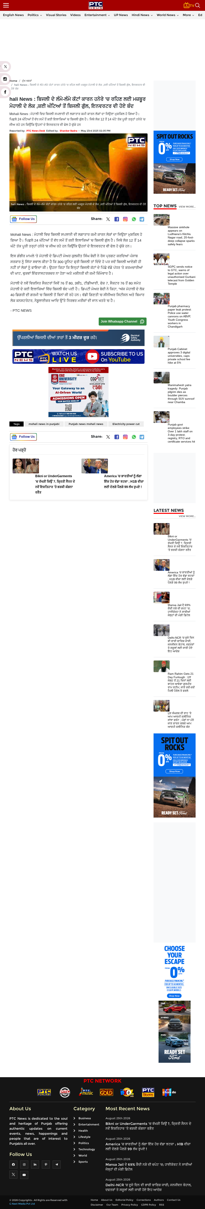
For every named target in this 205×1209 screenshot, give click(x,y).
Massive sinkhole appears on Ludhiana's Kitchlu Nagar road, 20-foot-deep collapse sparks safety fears (181, 236)
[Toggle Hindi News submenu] (152, 15)
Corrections (144, 1199)
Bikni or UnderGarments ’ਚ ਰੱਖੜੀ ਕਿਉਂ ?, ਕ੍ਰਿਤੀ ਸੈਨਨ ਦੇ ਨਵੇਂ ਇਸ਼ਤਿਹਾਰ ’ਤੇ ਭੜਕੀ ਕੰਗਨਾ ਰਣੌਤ (180, 543)
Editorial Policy (124, 1199)
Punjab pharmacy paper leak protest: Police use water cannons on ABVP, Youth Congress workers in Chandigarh (180, 316)
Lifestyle (84, 1137)
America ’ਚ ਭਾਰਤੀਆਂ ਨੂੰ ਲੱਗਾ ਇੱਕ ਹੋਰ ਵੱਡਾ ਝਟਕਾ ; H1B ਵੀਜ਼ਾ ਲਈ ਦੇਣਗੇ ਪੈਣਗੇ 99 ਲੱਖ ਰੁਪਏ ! (181, 577)
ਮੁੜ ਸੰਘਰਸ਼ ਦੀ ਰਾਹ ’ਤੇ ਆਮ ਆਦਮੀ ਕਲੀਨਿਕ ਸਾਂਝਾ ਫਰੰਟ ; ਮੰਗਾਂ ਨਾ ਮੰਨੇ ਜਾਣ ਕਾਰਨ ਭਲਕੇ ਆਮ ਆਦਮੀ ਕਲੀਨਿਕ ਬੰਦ (181, 720)
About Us (106, 1199)
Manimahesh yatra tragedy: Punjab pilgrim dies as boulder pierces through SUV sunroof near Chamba (181, 393)
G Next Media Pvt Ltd (22, 1203)
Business (84, 1118)
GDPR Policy (148, 1204)
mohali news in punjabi (44, 424)
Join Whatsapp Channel (119, 321)
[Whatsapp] (134, 219)
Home (94, 1199)
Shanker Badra (68, 130)
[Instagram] (125, 219)
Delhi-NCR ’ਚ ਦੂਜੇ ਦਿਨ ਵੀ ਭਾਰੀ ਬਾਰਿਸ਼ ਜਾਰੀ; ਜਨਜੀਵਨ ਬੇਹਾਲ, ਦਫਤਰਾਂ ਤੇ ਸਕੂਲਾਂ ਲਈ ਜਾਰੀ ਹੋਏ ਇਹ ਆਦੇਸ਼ (181, 644)
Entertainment (95, 15)
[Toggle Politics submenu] (41, 15)
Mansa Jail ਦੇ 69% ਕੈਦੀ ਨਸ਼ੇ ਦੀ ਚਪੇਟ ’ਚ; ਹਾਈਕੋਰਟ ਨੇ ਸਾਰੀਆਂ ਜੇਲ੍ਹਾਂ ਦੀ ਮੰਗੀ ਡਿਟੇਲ (179, 610)
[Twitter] (108, 220)
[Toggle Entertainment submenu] (109, 15)
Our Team (112, 1204)
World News (166, 15)
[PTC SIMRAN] (148, 1092)
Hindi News (140, 15)
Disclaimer (97, 1204)
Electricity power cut (126, 424)
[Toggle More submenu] (193, 15)
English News (13, 15)
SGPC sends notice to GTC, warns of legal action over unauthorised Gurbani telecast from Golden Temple (181, 275)
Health (83, 1130)
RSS (161, 1204)
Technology (86, 1149)
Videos (75, 15)
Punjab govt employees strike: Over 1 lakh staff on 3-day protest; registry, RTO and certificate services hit (181, 433)
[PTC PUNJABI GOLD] (106, 1092)
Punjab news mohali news (86, 424)
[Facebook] (117, 219)
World (82, 1155)
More (187, 15)
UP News (121, 15)
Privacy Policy (129, 1204)
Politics (33, 15)
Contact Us (173, 1199)
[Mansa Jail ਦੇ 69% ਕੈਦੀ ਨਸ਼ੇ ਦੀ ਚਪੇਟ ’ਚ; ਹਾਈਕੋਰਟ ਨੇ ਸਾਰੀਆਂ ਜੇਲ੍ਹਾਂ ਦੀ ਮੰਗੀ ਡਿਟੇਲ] (162, 597)
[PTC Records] (65, 1092)
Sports (83, 1162)
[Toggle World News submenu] (178, 15)
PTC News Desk (35, 130)
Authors (159, 1199)
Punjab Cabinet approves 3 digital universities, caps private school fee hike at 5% (179, 355)
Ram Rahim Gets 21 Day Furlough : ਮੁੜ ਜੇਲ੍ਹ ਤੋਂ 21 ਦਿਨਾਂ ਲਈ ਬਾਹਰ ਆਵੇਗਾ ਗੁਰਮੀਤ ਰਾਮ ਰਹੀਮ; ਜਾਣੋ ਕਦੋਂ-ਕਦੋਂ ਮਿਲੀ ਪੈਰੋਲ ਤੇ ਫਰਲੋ (181, 682)
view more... (187, 206)
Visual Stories (56, 15)
